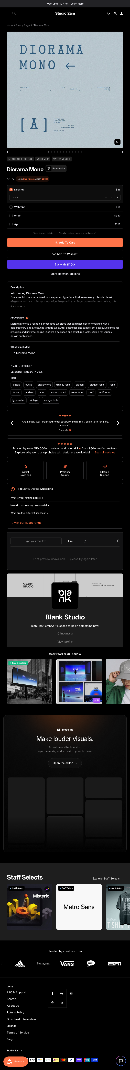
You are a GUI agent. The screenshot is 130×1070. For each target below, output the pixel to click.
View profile (65, 641)
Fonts (18, 25)
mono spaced (58, 392)
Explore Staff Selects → (108, 878)
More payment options (65, 273)
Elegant (28, 25)
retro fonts (77, 392)
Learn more (77, 3)
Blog (10, 1039)
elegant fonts (97, 384)
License (11, 1025)
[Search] (14, 13)
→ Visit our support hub (25, 522)
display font (44, 384)
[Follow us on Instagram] (71, 993)
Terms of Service (18, 1032)
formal (16, 392)
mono (42, 392)
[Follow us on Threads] (62, 993)
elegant (80, 384)
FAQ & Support (16, 992)
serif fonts (104, 392)
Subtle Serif (43, 159)
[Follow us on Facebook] (52, 993)
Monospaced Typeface (20, 159)
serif (91, 392)
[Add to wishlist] (48, 663)
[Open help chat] (121, 1061)
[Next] (121, 152)
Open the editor (65, 763)
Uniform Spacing (61, 159)
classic (16, 384)
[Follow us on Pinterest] (52, 1003)
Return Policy (15, 1012)
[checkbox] (65, 189)
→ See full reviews (103, 452)
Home (10, 25)
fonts (112, 384)
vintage (34, 400)
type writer (19, 400)
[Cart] (121, 13)
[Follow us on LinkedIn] (62, 1003)
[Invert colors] (118, 541)
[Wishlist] (108, 13)
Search (11, 999)
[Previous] (8, 152)
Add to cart (67, 242)
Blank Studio (65, 617)
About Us (13, 1005)
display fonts (63, 384)
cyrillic (28, 384)
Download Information (21, 1019)
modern (29, 392)
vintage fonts (51, 400)
